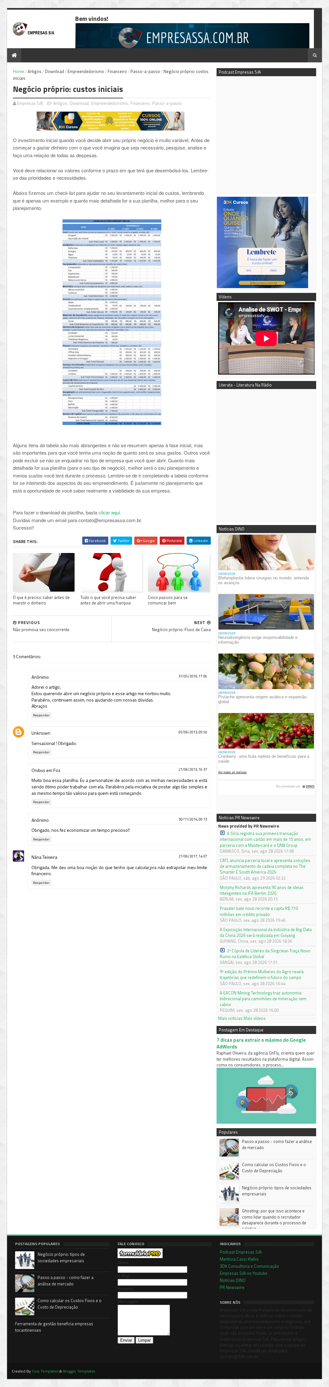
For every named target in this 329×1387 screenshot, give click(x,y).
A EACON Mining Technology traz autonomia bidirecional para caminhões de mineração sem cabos (263, 999)
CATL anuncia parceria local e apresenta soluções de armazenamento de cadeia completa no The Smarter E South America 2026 (265, 866)
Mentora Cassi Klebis (239, 1259)
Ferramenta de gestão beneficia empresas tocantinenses (54, 1326)
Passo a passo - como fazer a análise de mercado (277, 1144)
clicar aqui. (110, 512)
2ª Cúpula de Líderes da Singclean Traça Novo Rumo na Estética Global (265, 953)
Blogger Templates (79, 1371)
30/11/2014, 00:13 (193, 819)
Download (54, 71)
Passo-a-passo (145, 71)
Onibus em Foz (45, 770)
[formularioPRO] (140, 1256)
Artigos (34, 71)
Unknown (40, 733)
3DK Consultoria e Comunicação (249, 1266)
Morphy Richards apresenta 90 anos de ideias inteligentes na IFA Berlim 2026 (262, 890)
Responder (41, 715)
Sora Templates (45, 1371)
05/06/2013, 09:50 (193, 732)
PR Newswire (232, 1287)
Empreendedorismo (85, 71)
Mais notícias (230, 1018)
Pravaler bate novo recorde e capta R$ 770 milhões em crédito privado (259, 911)
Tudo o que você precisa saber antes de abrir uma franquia (108, 600)
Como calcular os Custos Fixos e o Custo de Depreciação (274, 1167)
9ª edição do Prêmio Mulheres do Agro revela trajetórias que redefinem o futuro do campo (262, 974)
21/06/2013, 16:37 (193, 769)
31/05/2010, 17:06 (193, 676)
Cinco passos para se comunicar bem (168, 600)
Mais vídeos (255, 1018)
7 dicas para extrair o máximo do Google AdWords (261, 1043)
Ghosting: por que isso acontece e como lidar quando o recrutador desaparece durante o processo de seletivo (274, 1220)
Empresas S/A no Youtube (243, 1273)
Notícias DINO (232, 1280)
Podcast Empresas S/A (241, 1252)
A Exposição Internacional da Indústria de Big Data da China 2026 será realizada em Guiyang (266, 932)
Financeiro (117, 71)
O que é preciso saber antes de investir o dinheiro (41, 600)
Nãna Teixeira (44, 857)
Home (18, 71)
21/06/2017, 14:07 (193, 856)
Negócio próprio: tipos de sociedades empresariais (276, 1190)
